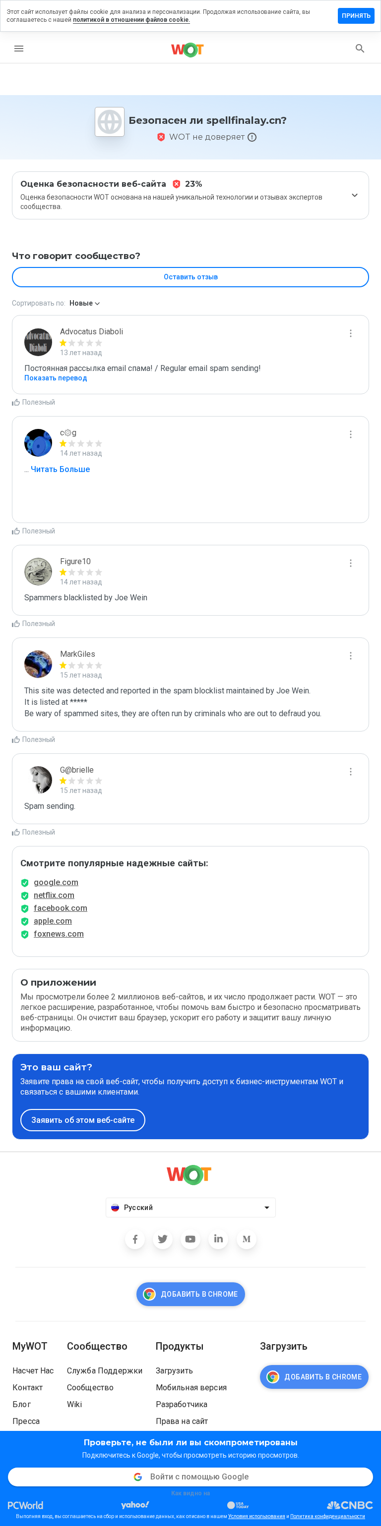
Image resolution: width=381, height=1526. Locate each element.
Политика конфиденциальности (327, 1516)
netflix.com (54, 895)
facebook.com (60, 908)
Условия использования (256, 1516)
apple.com (53, 921)
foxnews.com (59, 934)
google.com (56, 882)
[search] (360, 48)
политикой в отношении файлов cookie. (131, 19)
